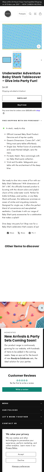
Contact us (9, 423)
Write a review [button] (22, 389)
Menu (5, 403)
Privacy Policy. (12, 448)
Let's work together (15, 417)
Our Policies (10, 410)
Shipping (5, 91)
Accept (21, 454)
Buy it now (22, 105)
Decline (21, 460)
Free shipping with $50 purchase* (21, 121)
